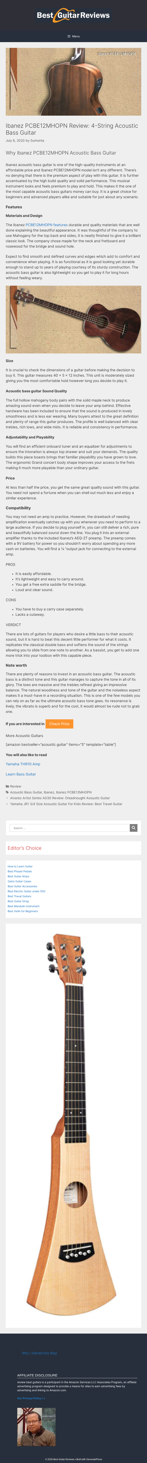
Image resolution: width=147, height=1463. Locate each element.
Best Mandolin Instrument (23, 906)
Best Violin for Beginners (23, 911)
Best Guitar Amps (18, 876)
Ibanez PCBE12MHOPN (74, 792)
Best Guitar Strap (18, 901)
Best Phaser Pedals (20, 871)
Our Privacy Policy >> (31, 1398)
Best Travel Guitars (19, 896)
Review (15, 786)
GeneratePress (94, 1459)
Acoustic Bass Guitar (26, 792)
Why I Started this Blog (39, 1353)
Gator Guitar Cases (19, 881)
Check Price (59, 724)
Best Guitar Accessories (22, 886)
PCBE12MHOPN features (47, 225)
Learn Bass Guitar (21, 774)
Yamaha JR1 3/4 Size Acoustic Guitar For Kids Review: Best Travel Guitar (66, 804)
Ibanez (49, 792)
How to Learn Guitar (20, 866)
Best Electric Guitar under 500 (26, 891)
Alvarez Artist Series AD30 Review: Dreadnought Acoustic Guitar (60, 798)
